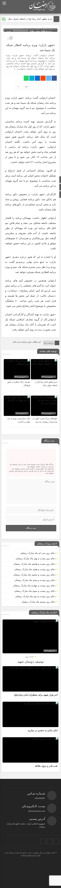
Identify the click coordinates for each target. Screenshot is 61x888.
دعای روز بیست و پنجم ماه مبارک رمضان (35, 580)
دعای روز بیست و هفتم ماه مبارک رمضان (34, 569)
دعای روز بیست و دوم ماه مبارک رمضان (35, 596)
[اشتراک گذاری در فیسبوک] (54, 78)
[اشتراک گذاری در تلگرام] (31, 78)
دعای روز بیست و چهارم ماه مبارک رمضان (34, 585)
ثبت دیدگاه (31, 528)
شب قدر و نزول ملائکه (46, 766)
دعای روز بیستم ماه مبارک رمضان (38, 602)
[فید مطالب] (43, 841)
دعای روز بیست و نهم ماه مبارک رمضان (35, 558)
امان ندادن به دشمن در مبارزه (43, 730)
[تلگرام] (50, 841)
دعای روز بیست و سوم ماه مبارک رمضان (34, 591)
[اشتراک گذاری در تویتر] (48, 78)
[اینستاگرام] (56, 841)
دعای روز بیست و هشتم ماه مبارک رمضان (34, 564)
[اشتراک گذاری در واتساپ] (26, 78)
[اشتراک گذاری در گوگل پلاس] (43, 78)
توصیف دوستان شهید (30, 661)
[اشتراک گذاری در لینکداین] (37, 78)
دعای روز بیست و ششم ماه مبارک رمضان (34, 574)
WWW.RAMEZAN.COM (30, 856)
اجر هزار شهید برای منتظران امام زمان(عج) (36, 695)
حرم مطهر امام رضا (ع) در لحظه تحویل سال (30, 19)
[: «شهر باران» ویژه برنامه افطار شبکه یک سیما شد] (44, 85)
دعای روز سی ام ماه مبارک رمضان (37, 553)
